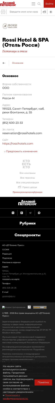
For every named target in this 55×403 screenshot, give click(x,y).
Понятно (43, 382)
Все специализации (27, 182)
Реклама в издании (11, 262)
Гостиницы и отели (14, 51)
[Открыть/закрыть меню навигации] (33, 4)
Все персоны (27, 177)
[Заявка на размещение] (51, 12)
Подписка (7, 258)
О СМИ (5, 249)
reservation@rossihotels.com (22, 133)
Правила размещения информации (27, 192)
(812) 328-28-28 (9, 288)
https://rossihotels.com (17, 143)
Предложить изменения (21, 151)
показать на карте (10, 279)
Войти (49, 3)
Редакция (7, 254)
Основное (17, 63)
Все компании (28, 173)
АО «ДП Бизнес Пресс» (13, 245)
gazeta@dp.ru (8, 296)
